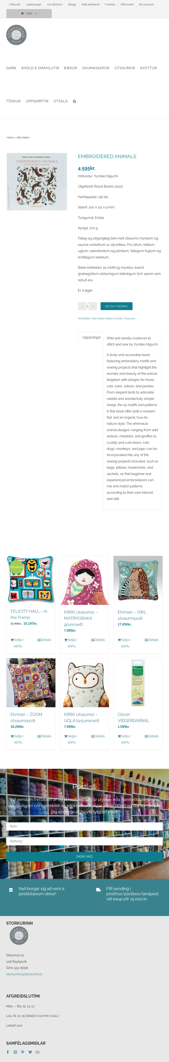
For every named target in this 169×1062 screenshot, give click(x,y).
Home (10, 137)
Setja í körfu (116, 306)
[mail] (37, 1052)
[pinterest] (22, 1052)
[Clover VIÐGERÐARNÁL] (138, 682)
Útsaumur (129, 318)
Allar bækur (22, 137)
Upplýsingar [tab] (91, 337)
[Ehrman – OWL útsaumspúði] (138, 580)
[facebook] (7, 1052)
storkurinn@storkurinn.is (24, 974)
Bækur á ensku (114, 318)
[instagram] (15, 1052)
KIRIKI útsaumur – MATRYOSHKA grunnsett (81, 618)
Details (46, 640)
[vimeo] (30, 1052)
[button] (74, 101)
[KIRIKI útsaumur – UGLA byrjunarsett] (84, 682)
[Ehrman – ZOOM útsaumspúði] (30, 682)
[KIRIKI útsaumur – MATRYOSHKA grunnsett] (84, 580)
